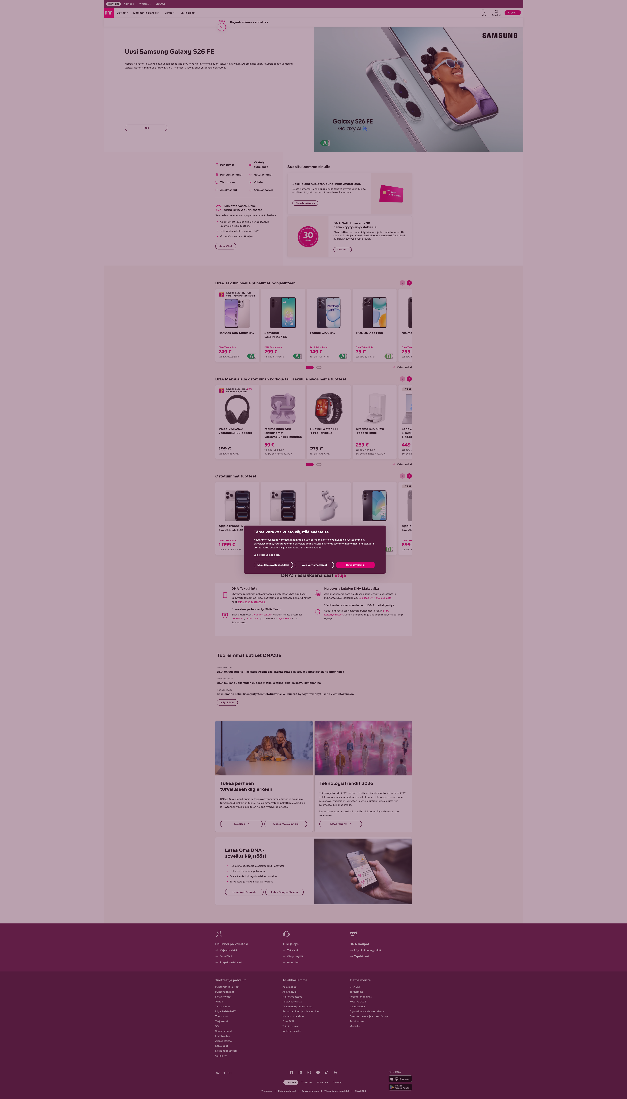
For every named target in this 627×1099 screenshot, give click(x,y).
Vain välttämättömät (314, 564)
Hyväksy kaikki (355, 564)
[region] (315, 549)
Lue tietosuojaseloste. (267, 554)
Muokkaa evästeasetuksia (273, 564)
